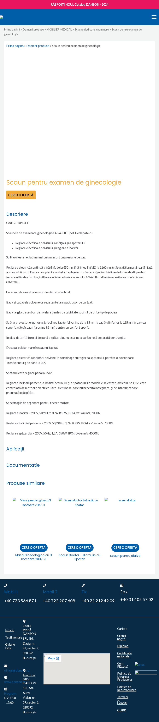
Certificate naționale (124, 654)
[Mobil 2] (44, 585)
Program (10, 694)
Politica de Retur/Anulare (124, 688)
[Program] (5, 688)
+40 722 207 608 (59, 600)
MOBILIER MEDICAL (59, 29)
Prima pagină (12, 29)
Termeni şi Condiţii (122, 700)
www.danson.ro (14, 682)
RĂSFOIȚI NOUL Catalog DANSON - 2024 (79, 4)
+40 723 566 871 (20, 600)
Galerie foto (10, 646)
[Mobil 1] (5, 585)
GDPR (121, 710)
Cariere (122, 628)
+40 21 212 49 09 (98, 600)
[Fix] (83, 585)
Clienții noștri (121, 637)
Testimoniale (12, 637)
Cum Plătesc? (123, 665)
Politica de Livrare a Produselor (124, 676)
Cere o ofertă (21, 195)
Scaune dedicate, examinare (92, 29)
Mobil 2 (50, 592)
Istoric (9, 630)
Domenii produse (33, 29)
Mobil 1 (11, 592)
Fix (84, 592)
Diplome (122, 646)
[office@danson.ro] (5, 665)
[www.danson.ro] (5, 677)
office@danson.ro (16, 671)
